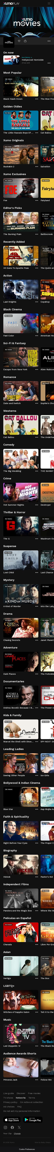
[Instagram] (5, 1127)
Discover (21, 1093)
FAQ (19, 1106)
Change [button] (17, 1133)
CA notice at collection (31, 1102)
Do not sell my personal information (21, 1111)
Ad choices (9, 1106)
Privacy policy (10, 1102)
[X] (19, 1127)
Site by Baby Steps (43, 1142)
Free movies (34, 1093)
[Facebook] (12, 1127)
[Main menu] (49, 3)
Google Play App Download (33, 1120)
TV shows (8, 1097)
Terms (31, 1097)
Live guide (8, 1093)
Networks (20, 1097)
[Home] (11, 3)
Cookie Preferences (27, 1149)
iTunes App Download (12, 1120)
